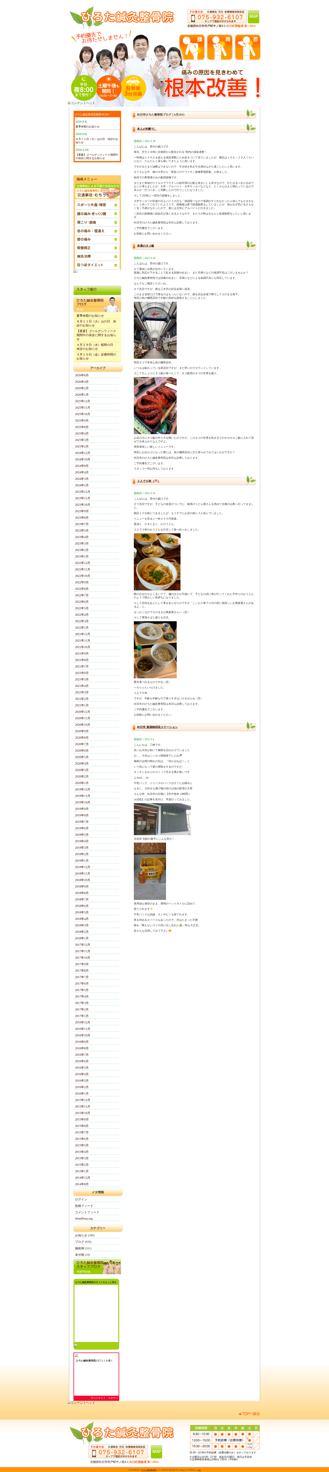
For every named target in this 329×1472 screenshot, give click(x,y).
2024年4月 (82, 472)
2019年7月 (82, 821)
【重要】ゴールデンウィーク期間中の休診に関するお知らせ (96, 335)
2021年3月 (82, 692)
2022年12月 (82, 563)
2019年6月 (82, 828)
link (199, 1470)
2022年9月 (82, 582)
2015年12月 (82, 1100)
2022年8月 (82, 588)
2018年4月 (82, 918)
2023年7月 (82, 524)
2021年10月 (82, 647)
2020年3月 (82, 770)
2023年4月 (82, 537)
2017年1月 (82, 1015)
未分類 (79, 1254)
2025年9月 (82, 420)
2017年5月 (82, 990)
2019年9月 (82, 808)
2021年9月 (82, 653)
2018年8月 (82, 893)
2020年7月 (82, 744)
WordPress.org (84, 1218)
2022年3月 (82, 621)
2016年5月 (82, 1067)
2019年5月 (82, 834)
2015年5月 (82, 1145)
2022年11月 (82, 569)
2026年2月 (82, 388)
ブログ (79, 1241)
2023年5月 (82, 530)
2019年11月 (82, 795)
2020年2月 (82, 776)
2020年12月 (82, 711)
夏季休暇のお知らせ (88, 126)
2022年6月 (82, 601)
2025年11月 (82, 407)
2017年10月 (82, 957)
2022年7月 (82, 595)
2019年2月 (82, 854)
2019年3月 (82, 847)
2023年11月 (82, 498)
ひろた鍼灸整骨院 (86, 1360)
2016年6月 (82, 1061)
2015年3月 (82, 1158)
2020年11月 (82, 718)
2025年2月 (82, 446)
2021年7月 (82, 666)
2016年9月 (82, 1041)
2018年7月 (82, 899)
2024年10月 (82, 459)
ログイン (81, 1199)
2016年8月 (82, 1048)
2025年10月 (82, 414)
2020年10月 (82, 724)
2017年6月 (82, 983)
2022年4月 (82, 614)
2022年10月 (82, 575)
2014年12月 (82, 1177)
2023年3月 (82, 543)
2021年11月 (82, 640)
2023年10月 (82, 504)
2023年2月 (82, 550)
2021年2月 (82, 698)
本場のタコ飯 (145, 245)
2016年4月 (82, 1074)
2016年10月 (82, 1035)
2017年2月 (82, 1009)
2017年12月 (82, 944)
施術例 (79, 1248)
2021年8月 (82, 660)
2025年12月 (82, 401)
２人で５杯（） (148, 480)
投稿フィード (84, 1205)
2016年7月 (82, 1054)
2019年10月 (82, 802)
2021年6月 (82, 673)
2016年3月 (82, 1080)
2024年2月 (82, 485)
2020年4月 (82, 763)
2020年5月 (82, 757)
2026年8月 (82, 375)
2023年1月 (82, 556)
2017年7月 (82, 977)
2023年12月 (82, 491)
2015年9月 (82, 1119)
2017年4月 (82, 996)
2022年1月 (82, 627)
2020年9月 (82, 731)
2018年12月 (82, 867)
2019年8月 (82, 815)
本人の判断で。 (147, 128)
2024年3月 (82, 478)
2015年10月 (82, 1113)
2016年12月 (82, 1022)
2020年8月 (82, 737)
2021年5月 (82, 679)
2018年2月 (82, 931)
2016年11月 (82, 1028)
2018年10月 (82, 880)
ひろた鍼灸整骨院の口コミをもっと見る (96, 1282)
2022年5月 (82, 608)
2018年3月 (82, 925)
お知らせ (81, 1235)
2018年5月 (82, 912)
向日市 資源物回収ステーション (157, 727)
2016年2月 (82, 1087)
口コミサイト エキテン (104, 1397)
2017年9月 (82, 964)
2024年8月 (82, 465)
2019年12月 (82, 789)
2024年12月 (82, 453)
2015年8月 (82, 1126)
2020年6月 (82, 750)
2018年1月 (82, 938)
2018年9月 (82, 886)
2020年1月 (82, 783)
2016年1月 (82, 1093)
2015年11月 (82, 1106)
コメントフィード (87, 1212)
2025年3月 (82, 440)
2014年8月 (82, 1184)
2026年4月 (82, 381)
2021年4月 (82, 685)
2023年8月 (82, 517)
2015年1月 (82, 1171)
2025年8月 (82, 427)
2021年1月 (82, 705)
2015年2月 (82, 1164)
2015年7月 (82, 1132)
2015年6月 (82, 1138)
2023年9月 (82, 511)
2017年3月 (82, 1003)
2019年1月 (82, 860)
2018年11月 (82, 873)
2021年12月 (82, 634)
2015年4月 (82, 1151)
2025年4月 (82, 433)
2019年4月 (82, 841)
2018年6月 (82, 905)
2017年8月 (82, 970)
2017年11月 (82, 951)
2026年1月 (82, 394)
